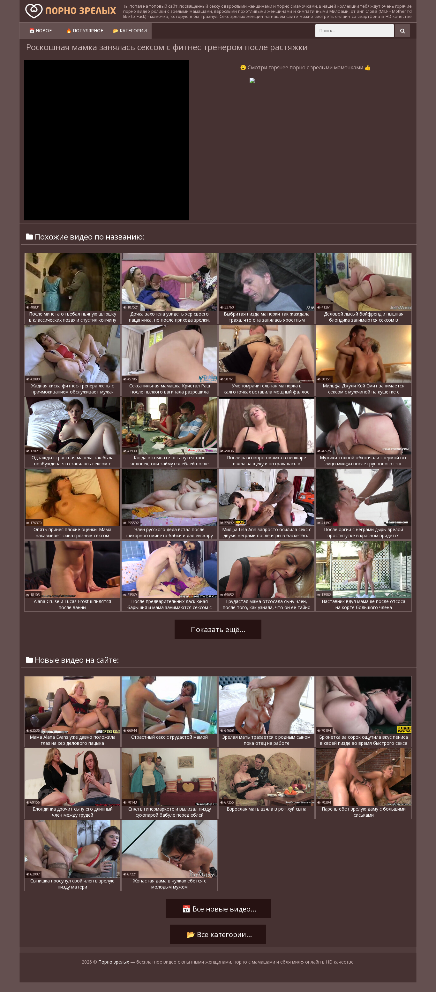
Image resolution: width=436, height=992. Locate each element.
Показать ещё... (218, 629)
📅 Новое (40, 30)
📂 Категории (130, 30)
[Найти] (402, 30)
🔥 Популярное (84, 30)
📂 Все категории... (218, 934)
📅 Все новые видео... (218, 908)
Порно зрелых (113, 962)
